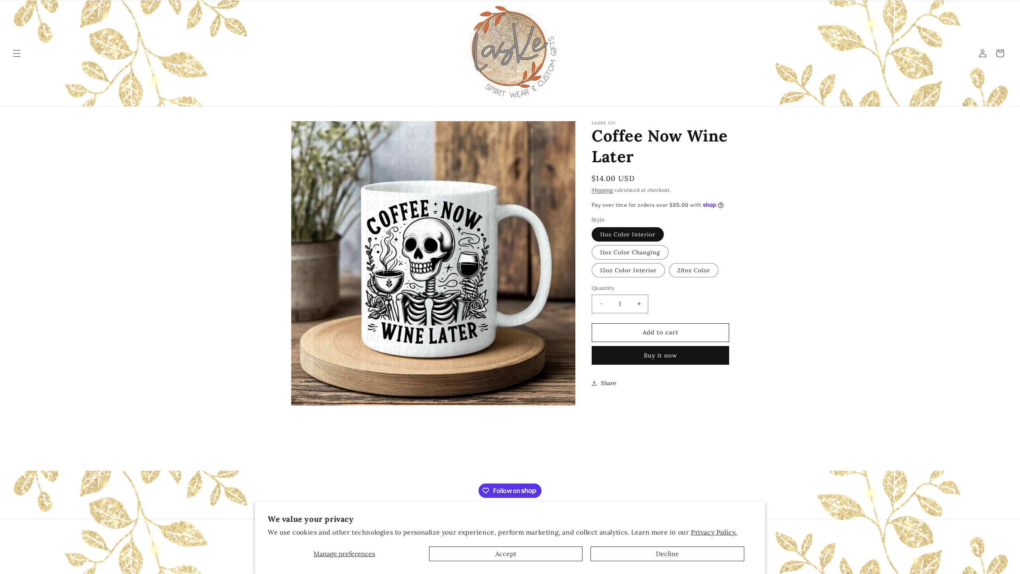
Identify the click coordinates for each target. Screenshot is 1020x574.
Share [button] (609, 383)
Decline (667, 554)
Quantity (603, 288)
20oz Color (693, 270)
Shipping (602, 190)
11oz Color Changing (630, 252)
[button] (17, 53)
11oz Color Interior (627, 234)
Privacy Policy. (714, 532)
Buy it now (660, 355)
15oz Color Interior (628, 270)
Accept (505, 554)
